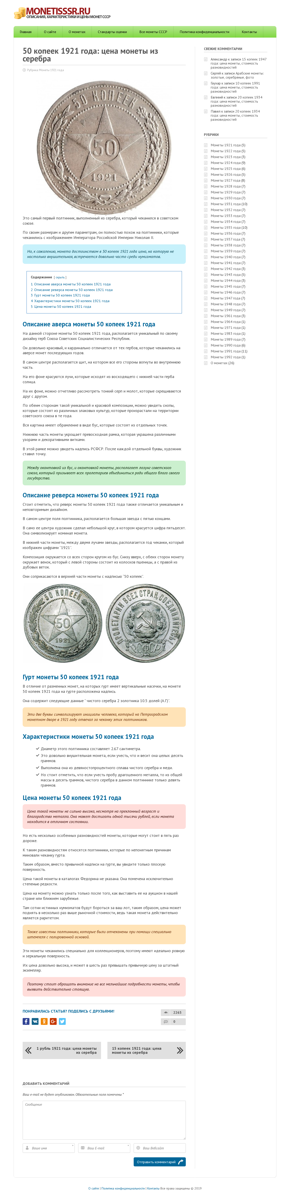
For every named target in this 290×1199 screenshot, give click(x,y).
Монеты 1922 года (226, 151)
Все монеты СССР (153, 31)
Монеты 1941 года (226, 262)
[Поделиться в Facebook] (26, 1021)
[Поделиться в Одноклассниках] (44, 1021)
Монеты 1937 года (225, 239)
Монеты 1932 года (226, 209)
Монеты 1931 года (226, 204)
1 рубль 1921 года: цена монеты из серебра (66, 1050)
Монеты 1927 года (225, 180)
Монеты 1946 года (226, 292)
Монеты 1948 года (226, 304)
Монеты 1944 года (226, 280)
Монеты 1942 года (226, 268)
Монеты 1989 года (226, 339)
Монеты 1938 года (226, 245)
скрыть (60, 277)
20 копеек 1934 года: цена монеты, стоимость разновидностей (236, 101)
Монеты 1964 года (226, 321)
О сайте (50, 31)
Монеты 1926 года (226, 174)
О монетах (77, 31)
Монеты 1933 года (226, 215)
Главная (25, 31)
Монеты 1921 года (51, 70)
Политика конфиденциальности (204, 31)
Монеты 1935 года (226, 227)
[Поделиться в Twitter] (62, 1021)
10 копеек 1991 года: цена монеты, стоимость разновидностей (235, 87)
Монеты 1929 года (226, 192)
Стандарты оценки (112, 31)
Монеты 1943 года (226, 274)
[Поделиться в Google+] (53, 1021)
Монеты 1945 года (226, 286)
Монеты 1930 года (226, 198)
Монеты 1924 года (226, 162)
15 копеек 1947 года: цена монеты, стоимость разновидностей (238, 63)
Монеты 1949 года (226, 310)
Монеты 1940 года (226, 257)
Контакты (249, 31)
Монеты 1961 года (226, 315)
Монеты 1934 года (226, 221)
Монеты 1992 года (226, 357)
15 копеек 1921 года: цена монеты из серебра (136, 1050)
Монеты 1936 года (226, 233)
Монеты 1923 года (226, 156)
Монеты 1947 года (225, 298)
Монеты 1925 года (226, 168)
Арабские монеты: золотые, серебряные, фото (237, 75)
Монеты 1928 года (226, 186)
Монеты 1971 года (226, 327)
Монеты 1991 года (226, 351)
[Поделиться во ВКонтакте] (35, 1021)
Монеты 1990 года (226, 345)
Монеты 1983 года (226, 333)
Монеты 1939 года (226, 251)
